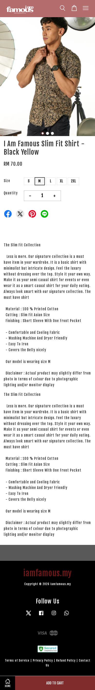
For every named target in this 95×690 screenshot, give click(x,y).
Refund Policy (66, 660)
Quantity (11, 193)
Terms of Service (17, 660)
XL (61, 181)
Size (7, 181)
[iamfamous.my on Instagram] (53, 615)
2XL (73, 181)
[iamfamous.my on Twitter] (28, 615)
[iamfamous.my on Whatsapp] (66, 615)
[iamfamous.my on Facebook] (41, 615)
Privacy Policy (43, 660)
